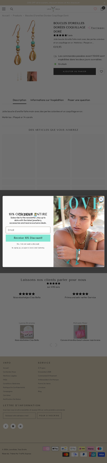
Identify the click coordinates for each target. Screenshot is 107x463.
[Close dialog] (101, 199)
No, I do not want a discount (28, 244)
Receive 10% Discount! (28, 238)
